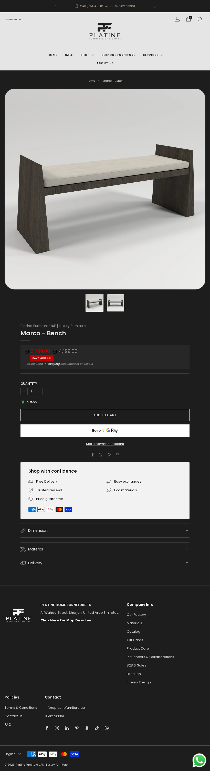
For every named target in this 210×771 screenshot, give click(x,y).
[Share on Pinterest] (109, 454)
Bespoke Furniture (118, 55)
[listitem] (105, 6)
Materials (134, 623)
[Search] (199, 19)
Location (134, 673)
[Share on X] (100, 454)
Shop (85, 55)
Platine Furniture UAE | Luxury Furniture (53, 326)
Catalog (133, 631)
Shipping (54, 364)
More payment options (105, 443)
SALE (69, 55)
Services (151, 55)
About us (105, 63)
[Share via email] (117, 454)
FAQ (8, 724)
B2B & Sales (136, 665)
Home (52, 55)
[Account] (177, 19)
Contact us (14, 716)
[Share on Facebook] (92, 454)
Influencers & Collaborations (150, 656)
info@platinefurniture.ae (65, 707)
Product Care (138, 648)
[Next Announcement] (155, 6)
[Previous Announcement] (55, 6)
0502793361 (54, 716)
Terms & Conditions (21, 707)
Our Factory (136, 614)
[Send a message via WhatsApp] (199, 760)
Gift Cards (135, 640)
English (11, 19)
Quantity (28, 383)
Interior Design (139, 682)
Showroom (114, 6)
